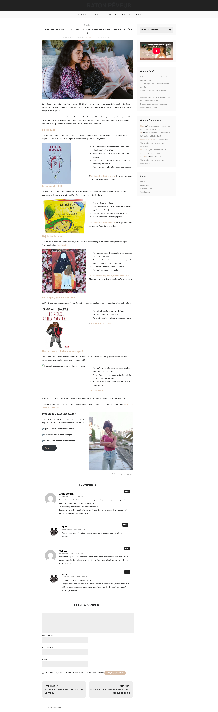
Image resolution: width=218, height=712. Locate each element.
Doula (87, 25)
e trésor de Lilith (53, 186)
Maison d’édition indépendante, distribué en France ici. (110, 275)
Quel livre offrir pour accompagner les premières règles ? (87, 31)
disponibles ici (62, 245)
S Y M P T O (111, 14)
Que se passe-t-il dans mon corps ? (62, 351)
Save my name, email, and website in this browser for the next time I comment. (75, 672)
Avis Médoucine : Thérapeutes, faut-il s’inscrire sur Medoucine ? (154, 142)
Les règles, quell (51, 297)
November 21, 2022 (72, 37)
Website (45, 659)
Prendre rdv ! (49, 448)
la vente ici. (112, 222)
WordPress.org (145, 192)
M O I (138, 14)
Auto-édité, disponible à (99, 222)
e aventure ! (68, 297)
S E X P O (126, 14)
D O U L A (95, 14)
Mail (47, 647)
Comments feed (146, 188)
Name (48, 635)
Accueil (81, 14)
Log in (142, 181)
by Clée (89, 37)
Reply (127, 491)
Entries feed (144, 185)
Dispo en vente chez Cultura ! (101, 323)
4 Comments (103, 37)
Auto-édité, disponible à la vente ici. (103, 176)
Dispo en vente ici (96, 390)
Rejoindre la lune (52, 236)
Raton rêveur (109, 5)
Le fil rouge (48, 129)
